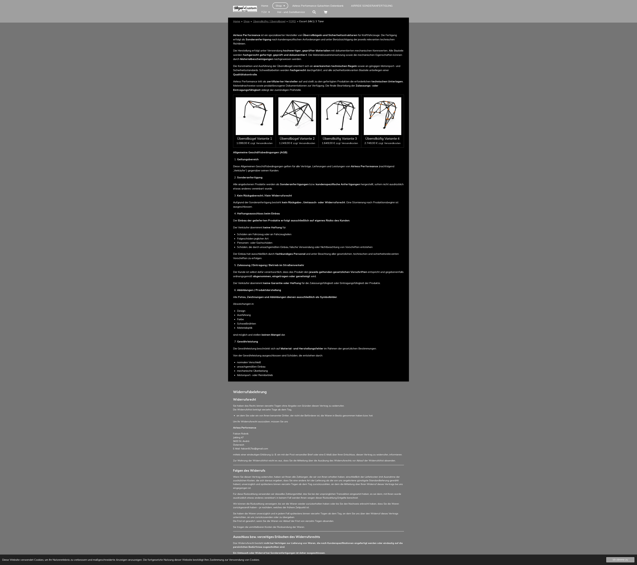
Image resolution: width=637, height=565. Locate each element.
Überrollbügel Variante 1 (254, 138)
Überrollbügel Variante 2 (297, 138)
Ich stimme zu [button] (620, 559)
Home (236, 21)
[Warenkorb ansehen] (325, 12)
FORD (292, 21)
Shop (247, 21)
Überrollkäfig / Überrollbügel (269, 21)
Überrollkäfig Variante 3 (340, 138)
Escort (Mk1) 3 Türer (311, 21)
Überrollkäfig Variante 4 (382, 138)
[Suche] (314, 12)
